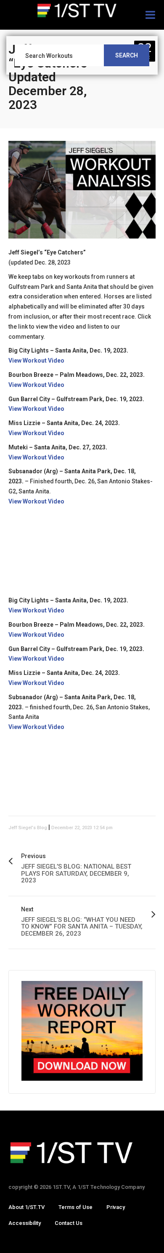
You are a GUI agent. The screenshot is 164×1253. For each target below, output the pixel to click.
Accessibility (24, 1223)
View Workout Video (36, 360)
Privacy (115, 1207)
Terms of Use (75, 1207)
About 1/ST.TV (26, 1207)
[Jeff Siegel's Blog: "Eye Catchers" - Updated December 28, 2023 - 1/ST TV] (82, 10)
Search (126, 55)
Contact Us (68, 1223)
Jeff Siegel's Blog (27, 827)
